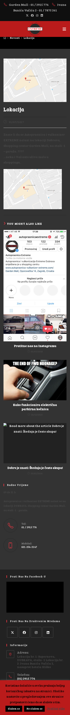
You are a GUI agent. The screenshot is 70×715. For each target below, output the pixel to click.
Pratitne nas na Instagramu (35, 346)
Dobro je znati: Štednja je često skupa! (35, 468)
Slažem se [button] (14, 708)
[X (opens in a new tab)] (28, 15)
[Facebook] (24, 632)
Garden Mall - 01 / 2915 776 (29, 5)
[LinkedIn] (48, 632)
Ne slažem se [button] (34, 708)
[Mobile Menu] (64, 29)
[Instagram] (36, 632)
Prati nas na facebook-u (28, 576)
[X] (12, 632)
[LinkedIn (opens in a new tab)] (41, 15)
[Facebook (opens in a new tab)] (32, 15)
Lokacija (29, 38)
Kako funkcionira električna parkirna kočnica (35, 407)
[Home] (5, 38)
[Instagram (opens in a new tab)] (37, 15)
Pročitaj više (56, 708)
